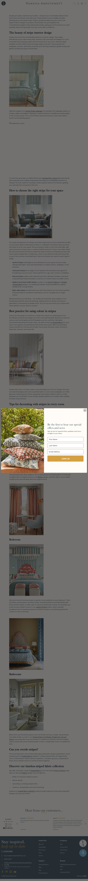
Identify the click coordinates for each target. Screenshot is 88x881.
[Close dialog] (85, 410)
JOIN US (65, 458)
